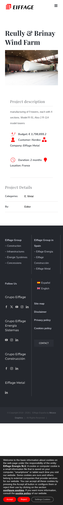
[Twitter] (11, 306)
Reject (24, 499)
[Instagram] (22, 306)
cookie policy (23, 493)
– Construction (13, 245)
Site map (39, 303)
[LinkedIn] (27, 306)
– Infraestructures (14, 251)
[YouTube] (16, 306)
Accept (10, 499)
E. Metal (28, 196)
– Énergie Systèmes (16, 257)
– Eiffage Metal (42, 268)
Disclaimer (40, 311)
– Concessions (13, 262)
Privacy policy (42, 320)
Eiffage (9, 240)
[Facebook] (6, 306)
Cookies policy (42, 328)
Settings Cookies (42, 499)
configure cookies (13, 490)
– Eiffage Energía (43, 251)
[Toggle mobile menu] (56, 5)
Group (17, 240)
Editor (27, 206)
